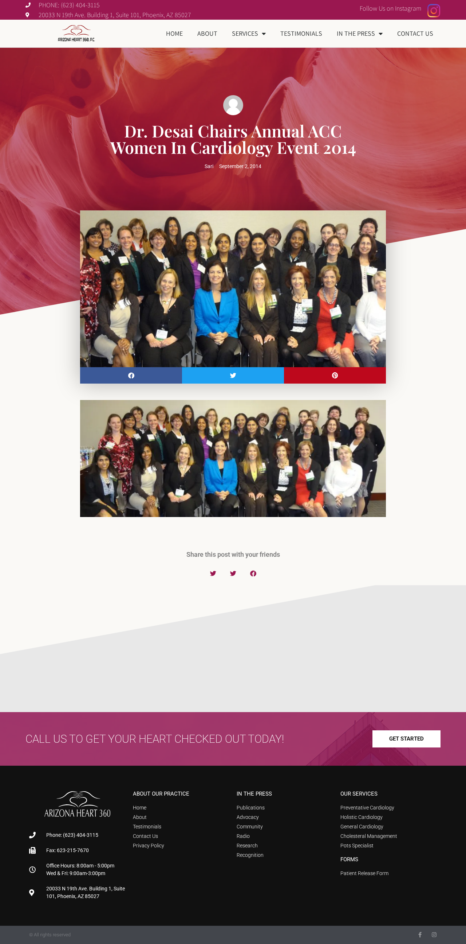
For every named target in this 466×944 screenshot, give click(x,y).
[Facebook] (420, 934)
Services (245, 33)
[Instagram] (434, 934)
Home (174, 33)
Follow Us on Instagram (391, 8)
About (207, 33)
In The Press (356, 33)
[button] (131, 375)
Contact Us (415, 33)
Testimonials (301, 33)
